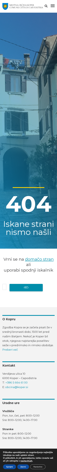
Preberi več (10, 349)
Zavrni (23, 467)
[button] (49, 6)
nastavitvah (26, 461)
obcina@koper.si (16, 387)
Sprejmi (9, 467)
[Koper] (22, 6)
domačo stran (39, 259)
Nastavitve (37, 467)
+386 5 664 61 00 (16, 382)
